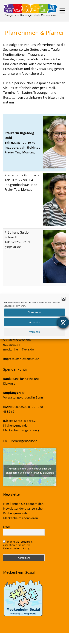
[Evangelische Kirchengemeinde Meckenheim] (30, 16)
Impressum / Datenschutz (21, 359)
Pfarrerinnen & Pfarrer (34, 32)
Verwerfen (34, 322)
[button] (63, 299)
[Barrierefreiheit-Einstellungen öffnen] (63, 322)
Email (6, 526)
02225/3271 (11, 345)
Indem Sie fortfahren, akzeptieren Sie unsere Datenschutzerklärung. (18, 545)
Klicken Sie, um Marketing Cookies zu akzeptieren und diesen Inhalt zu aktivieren (30, 470)
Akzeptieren (34, 312)
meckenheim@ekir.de (18, 349)
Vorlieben (34, 331)
